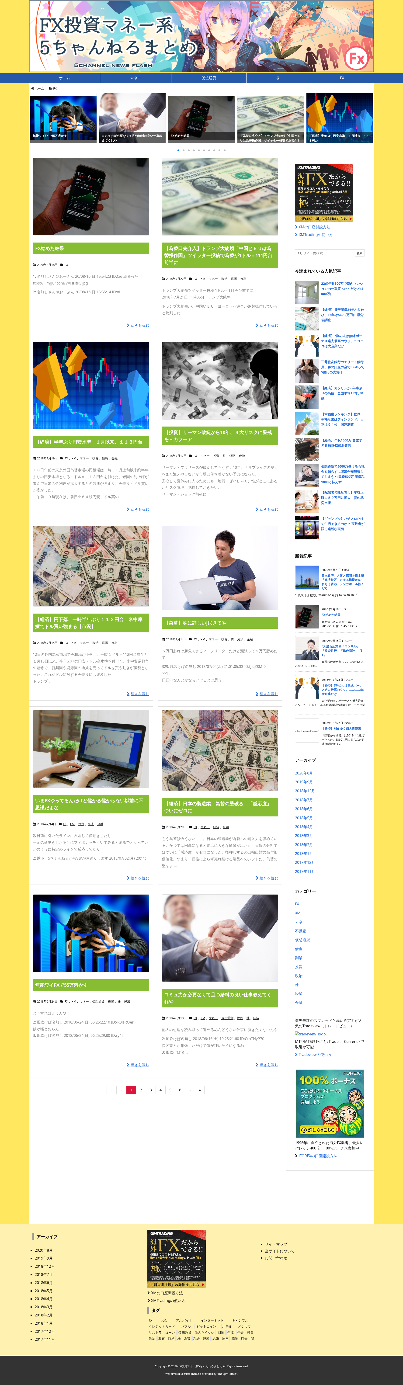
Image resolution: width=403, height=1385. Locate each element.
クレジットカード (162, 1326)
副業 (298, 957)
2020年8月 (304, 773)
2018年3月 (304, 835)
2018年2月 (304, 844)
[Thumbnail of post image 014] (220, 568)
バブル (186, 1326)
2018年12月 (305, 790)
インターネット (212, 1320)
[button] (38, 117)
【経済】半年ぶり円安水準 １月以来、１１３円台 (88, 442)
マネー (213, 279)
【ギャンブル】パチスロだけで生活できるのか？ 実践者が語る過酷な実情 (343, 523)
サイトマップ (276, 1244)
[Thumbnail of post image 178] (91, 196)
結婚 (215, 1338)
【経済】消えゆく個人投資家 (341, 728)
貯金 (244, 1338)
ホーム (39, 88)
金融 (243, 279)
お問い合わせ (276, 1257)
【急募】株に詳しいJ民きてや (195, 623)
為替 (187, 1338)
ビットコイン (206, 1326)
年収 (230, 1332)
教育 (161, 1338)
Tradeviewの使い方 (315, 1054)
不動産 (300, 931)
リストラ (155, 1332)
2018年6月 (304, 808)
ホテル (227, 1326)
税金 (196, 1338)
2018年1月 (304, 853)
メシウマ (244, 1326)
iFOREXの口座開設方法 (318, 1155)
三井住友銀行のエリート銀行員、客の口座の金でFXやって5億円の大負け (342, 367)
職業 (235, 1338)
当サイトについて (280, 1250)
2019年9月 (304, 781)
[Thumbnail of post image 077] (220, 938)
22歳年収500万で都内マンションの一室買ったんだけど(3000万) (342, 288)
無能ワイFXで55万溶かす (61, 985)
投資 (95, 458)
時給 (171, 1338)
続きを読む (140, 325)
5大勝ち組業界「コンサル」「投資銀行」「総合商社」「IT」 (342, 650)
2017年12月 (305, 862)
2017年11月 (305, 871)
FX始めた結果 (49, 248)
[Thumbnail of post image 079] (220, 381)
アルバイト (184, 1320)
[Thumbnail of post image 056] (220, 197)
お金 (164, 1320)
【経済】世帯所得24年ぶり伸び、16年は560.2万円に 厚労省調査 (342, 314)
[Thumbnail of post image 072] (91, 933)
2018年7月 (304, 799)
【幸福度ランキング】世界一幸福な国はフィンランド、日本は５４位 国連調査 (342, 419)
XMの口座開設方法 (314, 226)
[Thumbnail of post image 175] (220, 750)
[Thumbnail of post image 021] (91, 566)
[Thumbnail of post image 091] (91, 749)
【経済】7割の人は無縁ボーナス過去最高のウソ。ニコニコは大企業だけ (342, 340)
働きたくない (204, 1332)
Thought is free (227, 1373)
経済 (234, 279)
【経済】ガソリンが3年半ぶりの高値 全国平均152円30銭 (342, 393)
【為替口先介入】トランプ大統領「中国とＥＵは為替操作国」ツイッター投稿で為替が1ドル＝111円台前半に (218, 255)
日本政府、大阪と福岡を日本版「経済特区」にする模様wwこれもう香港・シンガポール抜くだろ (343, 581)
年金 (240, 1332)
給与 (225, 1338)
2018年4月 (304, 826)
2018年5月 (304, 817)
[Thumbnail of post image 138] (91, 385)
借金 (298, 948)
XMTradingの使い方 (316, 234)
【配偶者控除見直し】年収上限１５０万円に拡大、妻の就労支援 (342, 497)
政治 (224, 279)
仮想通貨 (98, 1001)
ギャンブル (240, 1320)
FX (66, 265)
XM (203, 279)
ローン (170, 1332)
